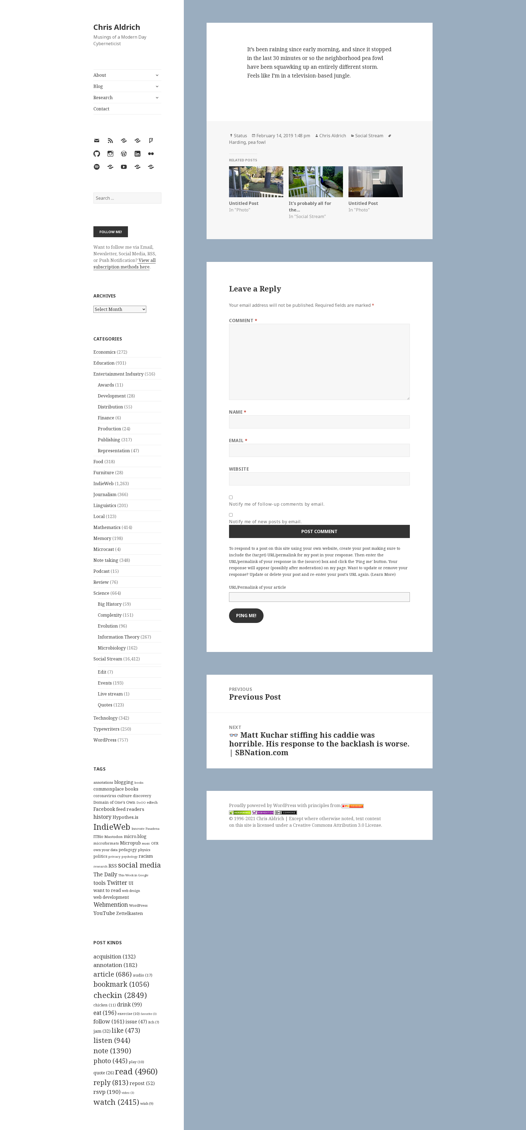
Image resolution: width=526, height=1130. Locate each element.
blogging (123, 782)
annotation (115, 965)
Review (101, 582)
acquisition (114, 956)
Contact (101, 109)
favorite (149, 1014)
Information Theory (118, 637)
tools (99, 882)
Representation (114, 451)
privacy (114, 856)
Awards (106, 385)
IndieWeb (103, 483)
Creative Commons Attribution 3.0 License (337, 825)
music (146, 843)
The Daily (105, 874)
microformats (106, 843)
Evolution (108, 626)
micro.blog (135, 836)
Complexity (110, 615)
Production (109, 429)
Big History (110, 604)
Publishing (109, 440)
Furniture (103, 473)
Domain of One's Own (114, 802)
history (102, 816)
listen (111, 1040)
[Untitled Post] (256, 181)
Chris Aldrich (116, 27)
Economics (104, 352)
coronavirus (104, 795)
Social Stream (107, 659)
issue (136, 1022)
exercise (129, 1013)
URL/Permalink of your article (257, 587)
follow (108, 1021)
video (128, 1093)
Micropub (130, 843)
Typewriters (106, 729)
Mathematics (107, 527)
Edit (102, 672)
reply (110, 1082)
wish (146, 1103)
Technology (105, 718)
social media (139, 865)
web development (111, 897)
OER (154, 843)
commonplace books (115, 789)
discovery (142, 795)
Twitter (117, 882)
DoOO (141, 803)
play (136, 1061)
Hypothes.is (125, 817)
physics (144, 849)
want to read (107, 890)
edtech (152, 802)
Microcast (103, 549)
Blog (98, 86)
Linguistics (104, 505)
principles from (325, 805)
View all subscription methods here (124, 263)
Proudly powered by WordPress (263, 805)
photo (110, 1060)
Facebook (104, 809)
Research (103, 98)
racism (146, 856)
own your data (105, 849)
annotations (103, 782)
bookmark (121, 984)
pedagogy (128, 849)
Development (112, 396)
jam (101, 1031)
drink (129, 1004)
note (112, 1050)
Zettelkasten (129, 913)
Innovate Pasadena (145, 828)
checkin (120, 995)
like (126, 1030)
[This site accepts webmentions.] (263, 812)
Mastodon (113, 836)
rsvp (107, 1091)
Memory (102, 538)
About (99, 75)
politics (100, 856)
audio (142, 975)
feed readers (130, 809)
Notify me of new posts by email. (265, 522)
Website (239, 469)
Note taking (105, 560)
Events (105, 683)
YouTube (104, 912)
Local (99, 516)
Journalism (104, 494)
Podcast (101, 571)
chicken (104, 1005)
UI (130, 883)
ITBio (98, 836)
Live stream (110, 694)
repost (142, 1083)
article (112, 974)
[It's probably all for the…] (316, 181)
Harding (237, 142)
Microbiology (112, 648)
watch (116, 1102)
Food (98, 462)
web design (131, 890)
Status (240, 136)
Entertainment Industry (118, 374)
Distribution (110, 407)
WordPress (104, 740)
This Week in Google (133, 875)
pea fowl (257, 142)
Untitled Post (244, 203)
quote (103, 1073)
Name (238, 412)
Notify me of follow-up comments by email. (276, 504)
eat (104, 1013)
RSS (112, 866)
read (136, 1071)
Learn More (383, 574)
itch (153, 1022)
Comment (243, 320)
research (100, 866)
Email (238, 440)
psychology (130, 857)
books (139, 782)
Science (101, 593)
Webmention (110, 904)
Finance (106, 418)
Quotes (105, 705)
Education (104, 363)
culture (124, 795)
